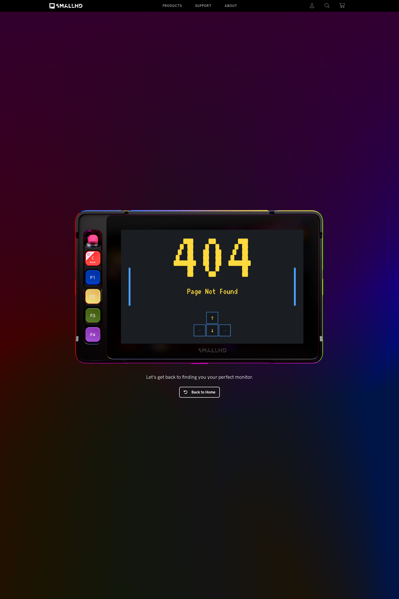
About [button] (231, 6)
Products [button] (172, 6)
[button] (327, 6)
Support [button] (203, 6)
